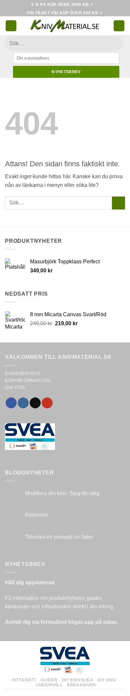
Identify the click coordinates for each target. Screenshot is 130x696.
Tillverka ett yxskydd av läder (59, 537)
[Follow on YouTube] (47, 403)
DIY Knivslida (77, 680)
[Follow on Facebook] (11, 403)
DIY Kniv (107, 680)
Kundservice (22, 373)
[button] (11, 25)
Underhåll (49, 685)
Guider (49, 680)
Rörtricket (36, 515)
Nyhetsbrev (66, 72)
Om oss (15, 387)
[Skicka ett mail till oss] (35, 403)
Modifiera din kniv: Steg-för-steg (62, 493)
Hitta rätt (24, 680)
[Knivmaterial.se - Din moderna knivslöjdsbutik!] (65, 25)
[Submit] (114, 43)
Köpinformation (28, 380)
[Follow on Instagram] (23, 403)
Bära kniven (81, 685)
